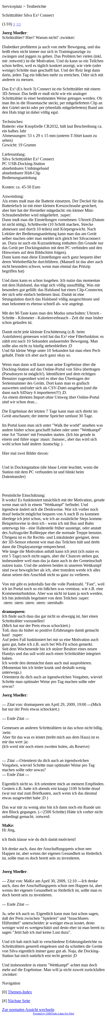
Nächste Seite (19, 1001)
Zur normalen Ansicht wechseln (28, 1009)
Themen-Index (20, 992)
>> (18, 24)
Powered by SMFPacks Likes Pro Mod (53, 1013)
